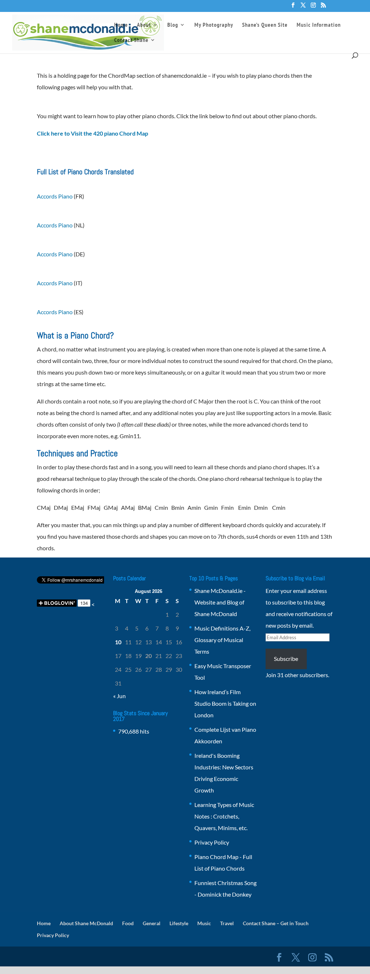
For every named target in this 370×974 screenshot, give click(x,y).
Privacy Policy (211, 842)
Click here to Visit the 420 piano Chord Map (92, 133)
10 (118, 641)
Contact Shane (131, 40)
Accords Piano (55, 196)
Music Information (319, 25)
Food (128, 923)
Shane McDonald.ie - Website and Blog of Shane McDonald (220, 602)
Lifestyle (178, 923)
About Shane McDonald (86, 923)
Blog (172, 25)
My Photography (213, 25)
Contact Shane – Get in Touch (276, 923)
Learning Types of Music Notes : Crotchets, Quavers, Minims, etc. (224, 816)
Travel (227, 923)
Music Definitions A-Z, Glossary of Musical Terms (222, 640)
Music (204, 923)
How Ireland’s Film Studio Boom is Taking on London (225, 703)
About (144, 25)
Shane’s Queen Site (265, 25)
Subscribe (286, 658)
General (151, 923)
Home (121, 25)
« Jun (119, 695)
